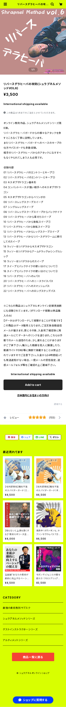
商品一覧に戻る (33, 657)
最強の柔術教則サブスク (16, 607)
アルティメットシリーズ (15, 640)
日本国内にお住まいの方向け (33, 395)
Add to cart (33, 385)
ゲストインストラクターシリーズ (20, 629)
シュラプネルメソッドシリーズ (19, 618)
